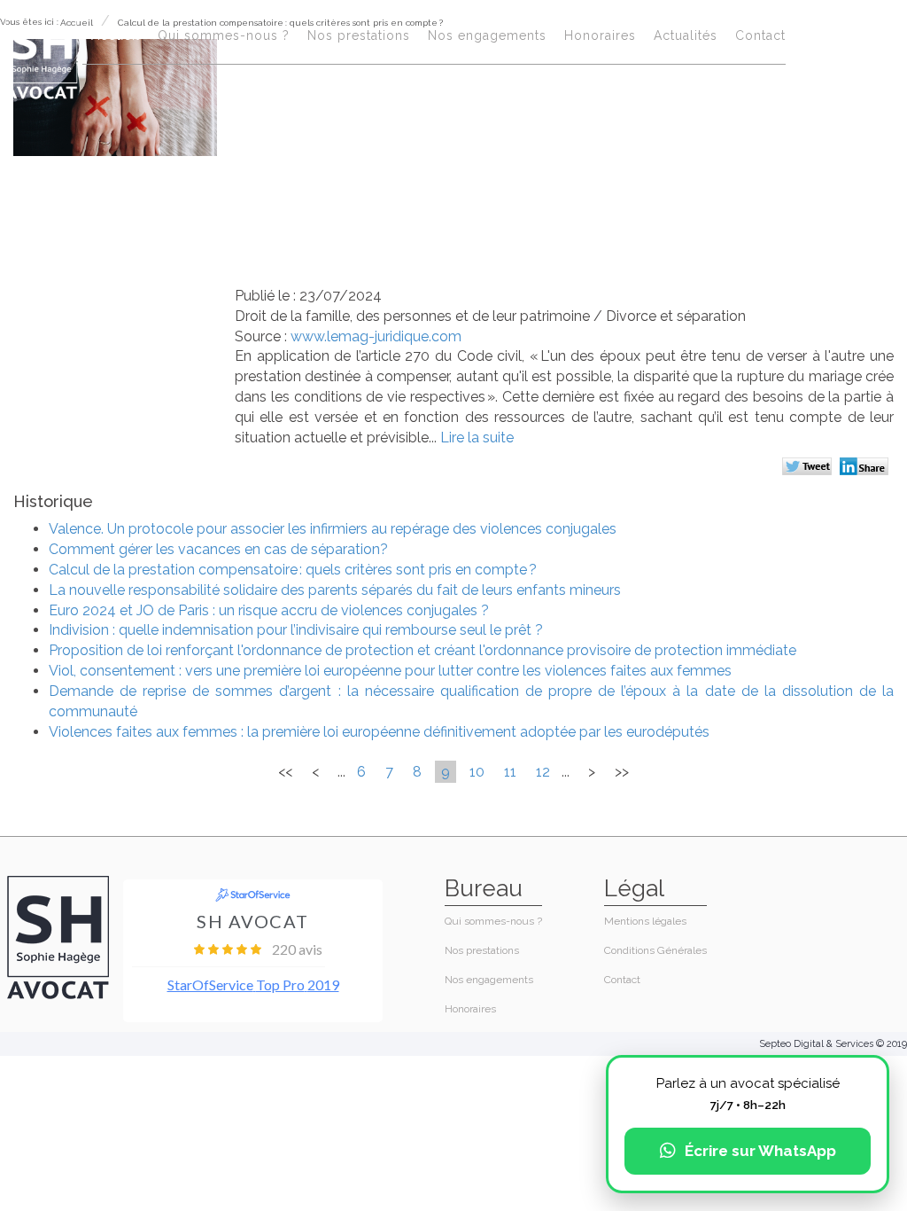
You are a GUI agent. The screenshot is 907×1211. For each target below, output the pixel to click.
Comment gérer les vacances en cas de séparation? (218, 549)
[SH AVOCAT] (41, 54)
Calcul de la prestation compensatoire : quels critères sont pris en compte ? (293, 569)
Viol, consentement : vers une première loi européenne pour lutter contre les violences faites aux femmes (390, 670)
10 (477, 771)
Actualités (685, 35)
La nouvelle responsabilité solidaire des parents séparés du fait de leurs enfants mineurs (335, 590)
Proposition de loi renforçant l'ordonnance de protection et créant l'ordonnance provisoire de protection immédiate (422, 650)
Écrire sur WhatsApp (760, 1151)
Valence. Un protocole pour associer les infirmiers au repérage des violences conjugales (332, 528)
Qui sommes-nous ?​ (224, 35)
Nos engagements (487, 35)
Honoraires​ (600, 35)
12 (543, 771)
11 (510, 771)
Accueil (115, 35)
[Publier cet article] (809, 468)
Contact (760, 35)
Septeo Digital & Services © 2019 (833, 1044)
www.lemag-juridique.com (376, 336)
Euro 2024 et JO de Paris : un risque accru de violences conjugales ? (269, 610)
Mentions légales (645, 921)
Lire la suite (477, 437)
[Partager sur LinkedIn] (867, 468)
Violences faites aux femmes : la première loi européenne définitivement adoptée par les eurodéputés (379, 731)
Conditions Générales (655, 950)
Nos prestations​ (358, 35)
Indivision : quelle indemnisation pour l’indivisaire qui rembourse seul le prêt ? (299, 629)
